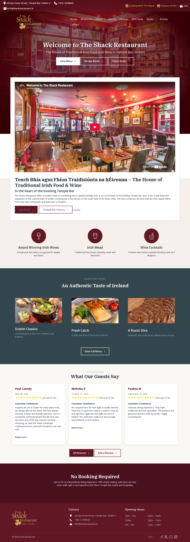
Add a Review (105, 453)
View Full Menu (93, 351)
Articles (164, 19)
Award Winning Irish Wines (38, 247)
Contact (74, 24)
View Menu (66, 61)
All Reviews (79, 453)
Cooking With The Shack (141, 5)
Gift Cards (137, 19)
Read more (22, 437)
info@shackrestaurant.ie (20, 8)
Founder (76, 209)
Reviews (124, 19)
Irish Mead (95, 247)
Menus (112, 19)
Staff (150, 536)
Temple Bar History (54, 209)
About (99, 19)
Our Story (24, 209)
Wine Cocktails (151, 247)
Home (73, 19)
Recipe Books (92, 61)
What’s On (86, 19)
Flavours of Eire (169, 5)
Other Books (119, 61)
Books (150, 19)
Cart (186, 5)
